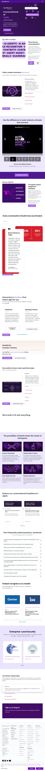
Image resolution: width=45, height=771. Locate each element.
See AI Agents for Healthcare (12, 328)
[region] (22, 766)
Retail (20, 737)
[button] (22, 540)
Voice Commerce (30, 731)
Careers (12, 734)
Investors (13, 730)
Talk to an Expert (7, 358)
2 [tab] (22, 665)
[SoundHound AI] (5, 1)
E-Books (37, 741)
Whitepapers (38, 735)
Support (12, 736)
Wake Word (29, 746)
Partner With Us (14, 738)
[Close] (43, 764)
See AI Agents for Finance (32, 329)
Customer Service (22, 749)
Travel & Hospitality (22, 743)
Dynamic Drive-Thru (30, 733)
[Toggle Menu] (42, 1)
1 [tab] (21, 665)
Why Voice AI (13, 725)
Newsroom (13, 732)
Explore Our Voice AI (16, 108)
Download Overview (9, 33)
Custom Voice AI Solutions (30, 744)
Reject (39, 768)
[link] (29, 248)
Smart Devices (21, 739)
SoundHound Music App (30, 760)
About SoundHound (13, 728)
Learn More (38, 63)
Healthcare (21, 731)
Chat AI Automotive (30, 741)
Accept (31, 768)
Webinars (37, 733)
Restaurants (21, 735)
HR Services (21, 751)
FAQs (36, 729)
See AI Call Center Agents (20, 358)
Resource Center (38, 727)
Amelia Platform (30, 727)
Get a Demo (7, 30)
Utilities (20, 745)
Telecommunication (22, 741)
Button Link (7, 605)
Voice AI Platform (30, 750)
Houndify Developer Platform (30, 752)
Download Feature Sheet (18, 403)
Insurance (21, 733)
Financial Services (22, 729)
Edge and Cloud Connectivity (30, 755)
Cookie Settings (4, 768)
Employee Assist (30, 739)
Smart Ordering (30, 735)
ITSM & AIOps (21, 755)
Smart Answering (30, 737)
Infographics (38, 739)
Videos (37, 737)
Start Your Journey (8, 274)
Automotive (21, 727)
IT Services (21, 753)
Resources (38, 725)
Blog (36, 731)
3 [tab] (23, 665)
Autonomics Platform (31, 729)
